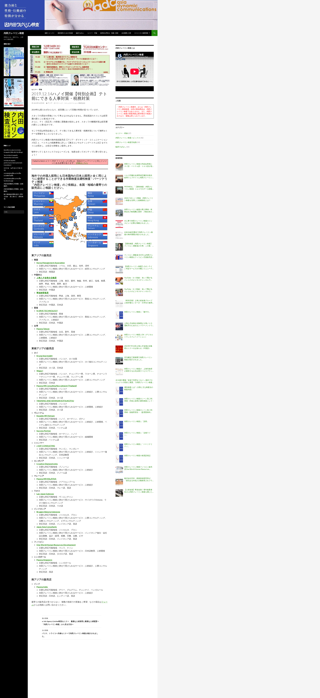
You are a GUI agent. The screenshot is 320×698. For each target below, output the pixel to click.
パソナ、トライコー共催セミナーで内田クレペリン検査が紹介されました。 (70, 633)
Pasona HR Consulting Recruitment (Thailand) (56, 386)
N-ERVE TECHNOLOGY (47, 310)
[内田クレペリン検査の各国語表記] (119, 459)
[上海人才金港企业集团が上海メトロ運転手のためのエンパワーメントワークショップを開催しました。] (119, 326)
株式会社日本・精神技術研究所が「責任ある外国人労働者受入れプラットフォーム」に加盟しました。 (138, 479)
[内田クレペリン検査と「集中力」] (119, 315)
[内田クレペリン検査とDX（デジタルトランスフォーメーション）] (119, 338)
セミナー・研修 (92, 33)
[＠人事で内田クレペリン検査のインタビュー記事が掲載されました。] (119, 224)
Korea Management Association (50, 262)
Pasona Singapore (44, 560)
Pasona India (42, 587)
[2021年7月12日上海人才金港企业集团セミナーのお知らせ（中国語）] (119, 349)
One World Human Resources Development (56, 545)
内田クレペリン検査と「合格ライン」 (137, 434)
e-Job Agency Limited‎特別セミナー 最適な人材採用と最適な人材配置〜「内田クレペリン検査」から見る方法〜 (70, 621)
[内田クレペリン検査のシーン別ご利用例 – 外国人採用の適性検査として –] (119, 402)
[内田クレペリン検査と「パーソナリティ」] (119, 447)
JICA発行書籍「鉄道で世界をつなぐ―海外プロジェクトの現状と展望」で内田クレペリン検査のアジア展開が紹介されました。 (134, 381)
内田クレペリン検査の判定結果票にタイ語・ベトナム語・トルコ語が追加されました (138, 165)
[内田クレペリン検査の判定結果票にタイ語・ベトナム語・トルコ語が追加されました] (119, 167)
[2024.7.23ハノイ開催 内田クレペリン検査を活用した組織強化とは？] (119, 201)
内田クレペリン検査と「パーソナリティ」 (138, 445)
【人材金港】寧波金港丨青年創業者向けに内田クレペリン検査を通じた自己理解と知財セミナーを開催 (138, 491)
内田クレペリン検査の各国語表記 (137, 455)
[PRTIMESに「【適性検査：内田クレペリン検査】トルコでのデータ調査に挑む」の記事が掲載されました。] (119, 190)
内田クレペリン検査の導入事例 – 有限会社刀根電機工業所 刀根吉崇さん (138, 210)
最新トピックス (49, 33)
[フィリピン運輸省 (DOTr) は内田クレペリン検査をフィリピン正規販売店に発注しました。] (119, 258)
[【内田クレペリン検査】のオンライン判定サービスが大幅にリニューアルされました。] (119, 269)
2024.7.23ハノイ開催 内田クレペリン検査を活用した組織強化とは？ (138, 199)
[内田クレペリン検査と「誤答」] (119, 424)
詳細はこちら (82, 163)
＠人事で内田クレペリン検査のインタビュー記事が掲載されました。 (138, 222)
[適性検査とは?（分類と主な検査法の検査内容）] (119, 390)
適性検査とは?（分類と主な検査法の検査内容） (138, 388)
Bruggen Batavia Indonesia (48, 512)
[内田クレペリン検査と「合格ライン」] (119, 436)
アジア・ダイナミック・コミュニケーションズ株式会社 (66, 103)
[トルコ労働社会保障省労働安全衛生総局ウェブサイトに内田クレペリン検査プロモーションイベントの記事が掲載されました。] (119, 178)
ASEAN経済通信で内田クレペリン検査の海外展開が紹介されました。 (138, 233)
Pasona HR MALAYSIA (46, 479)
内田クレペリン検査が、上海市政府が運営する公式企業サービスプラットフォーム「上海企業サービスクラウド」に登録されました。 (138, 370)
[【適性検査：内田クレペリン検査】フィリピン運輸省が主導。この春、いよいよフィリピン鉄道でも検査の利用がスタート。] (119, 247)
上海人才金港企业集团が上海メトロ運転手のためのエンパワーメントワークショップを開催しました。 (138, 324)
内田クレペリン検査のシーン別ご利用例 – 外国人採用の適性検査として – (139, 400)
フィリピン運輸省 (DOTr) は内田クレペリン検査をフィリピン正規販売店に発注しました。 (138, 256)
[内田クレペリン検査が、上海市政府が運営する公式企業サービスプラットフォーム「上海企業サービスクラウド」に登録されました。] (119, 372)
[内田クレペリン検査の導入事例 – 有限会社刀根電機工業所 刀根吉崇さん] (119, 212)
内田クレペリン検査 (14, 33)
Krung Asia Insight (44, 356)
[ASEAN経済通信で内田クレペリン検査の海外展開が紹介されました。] (119, 235)
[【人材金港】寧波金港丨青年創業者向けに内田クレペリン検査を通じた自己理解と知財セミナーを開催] (119, 493)
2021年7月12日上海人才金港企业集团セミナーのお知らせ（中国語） (138, 347)
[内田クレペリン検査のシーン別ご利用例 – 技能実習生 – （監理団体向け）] (119, 413)
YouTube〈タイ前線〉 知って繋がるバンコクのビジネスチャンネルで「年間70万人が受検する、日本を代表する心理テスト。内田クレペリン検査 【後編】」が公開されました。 (138, 279)
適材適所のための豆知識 (65, 33)
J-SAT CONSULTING (45, 446)
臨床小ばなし (80, 33)
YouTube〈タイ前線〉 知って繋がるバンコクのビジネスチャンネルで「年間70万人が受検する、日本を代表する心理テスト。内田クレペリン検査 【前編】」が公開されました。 (138, 290)
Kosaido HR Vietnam (45, 416)
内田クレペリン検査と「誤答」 (136, 421)
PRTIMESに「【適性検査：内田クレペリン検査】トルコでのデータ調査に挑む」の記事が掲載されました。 (138, 188)
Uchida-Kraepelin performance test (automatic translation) (13, 163)
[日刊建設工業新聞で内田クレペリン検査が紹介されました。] (119, 360)
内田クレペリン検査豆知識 (126, 142)
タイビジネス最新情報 (141, 33)
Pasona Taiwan (43, 328)
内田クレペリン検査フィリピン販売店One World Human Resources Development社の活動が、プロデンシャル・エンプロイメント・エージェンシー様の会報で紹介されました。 (138, 468)
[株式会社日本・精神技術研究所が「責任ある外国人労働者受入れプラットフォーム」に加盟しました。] (119, 481)
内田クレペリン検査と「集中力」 (137, 312)
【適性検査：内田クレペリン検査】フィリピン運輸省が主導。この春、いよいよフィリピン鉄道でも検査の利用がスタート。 (138, 244)
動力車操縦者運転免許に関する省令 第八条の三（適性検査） (13, 196)
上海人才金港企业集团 (46, 277)
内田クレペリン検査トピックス (128, 138)
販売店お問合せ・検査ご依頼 (109, 33)
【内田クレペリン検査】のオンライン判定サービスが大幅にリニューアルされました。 (138, 267)
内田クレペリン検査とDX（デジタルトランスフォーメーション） (138, 335)
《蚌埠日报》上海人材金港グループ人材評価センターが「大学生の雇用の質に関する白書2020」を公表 (138, 301)
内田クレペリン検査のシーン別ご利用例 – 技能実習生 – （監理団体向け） (138, 411)
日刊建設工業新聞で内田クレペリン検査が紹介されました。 (138, 358)
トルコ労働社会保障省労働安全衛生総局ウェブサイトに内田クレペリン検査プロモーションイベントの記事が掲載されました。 (138, 176)
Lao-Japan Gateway (45, 494)
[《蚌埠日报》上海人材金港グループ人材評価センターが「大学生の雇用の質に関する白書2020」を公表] (119, 303)
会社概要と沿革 (126, 33)
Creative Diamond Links (47, 464)
